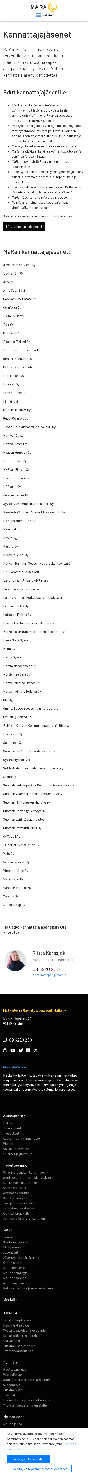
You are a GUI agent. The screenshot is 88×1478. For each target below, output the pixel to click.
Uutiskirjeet (12, 1340)
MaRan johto (12, 1424)
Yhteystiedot (13, 1416)
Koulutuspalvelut (16, 1242)
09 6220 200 (20, 1040)
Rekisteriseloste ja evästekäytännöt (29, 1288)
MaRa (7, 1229)
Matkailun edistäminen (20, 1182)
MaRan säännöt (14, 1278)
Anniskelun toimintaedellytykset (27, 1177)
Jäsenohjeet (12, 1128)
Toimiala (10, 1362)
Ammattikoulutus (16, 1193)
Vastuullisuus (12, 1374)
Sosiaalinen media (16, 1149)
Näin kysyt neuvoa (16, 1325)
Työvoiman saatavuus (19, 1208)
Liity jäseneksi (13, 1247)
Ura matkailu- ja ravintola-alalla (26, 1400)
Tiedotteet (11, 1133)
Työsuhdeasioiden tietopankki (25, 1330)
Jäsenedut (10, 1252)
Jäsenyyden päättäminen (21, 1257)
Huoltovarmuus (14, 1369)
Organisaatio (12, 1262)
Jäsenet (9, 1237)
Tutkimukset (12, 1390)
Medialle (10, 1299)
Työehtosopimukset (18, 1320)
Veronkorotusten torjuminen (24, 1172)
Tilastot (9, 1395)
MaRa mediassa (14, 1268)
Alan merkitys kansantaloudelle (26, 1380)
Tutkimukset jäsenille (19, 1346)
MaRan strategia (15, 1273)
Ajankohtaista (14, 1115)
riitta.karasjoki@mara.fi (49, 975)
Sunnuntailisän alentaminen (24, 1218)
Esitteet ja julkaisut (17, 1154)
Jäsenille (10, 1313)
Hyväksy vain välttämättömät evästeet (39, 1469)
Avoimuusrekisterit (17, 1283)
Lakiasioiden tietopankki (21, 1335)
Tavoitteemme (15, 1165)
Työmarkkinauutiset (18, 1351)
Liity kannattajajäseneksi (24, 226)
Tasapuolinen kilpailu (19, 1203)
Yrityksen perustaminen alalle (25, 1405)
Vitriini (8, 1143)
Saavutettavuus (14, 1188)
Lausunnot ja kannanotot (21, 1138)
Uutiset (8, 1123)
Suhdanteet (11, 1385)
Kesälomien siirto (16, 1198)
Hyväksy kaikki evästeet (28, 1459)
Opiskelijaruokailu (16, 1213)
